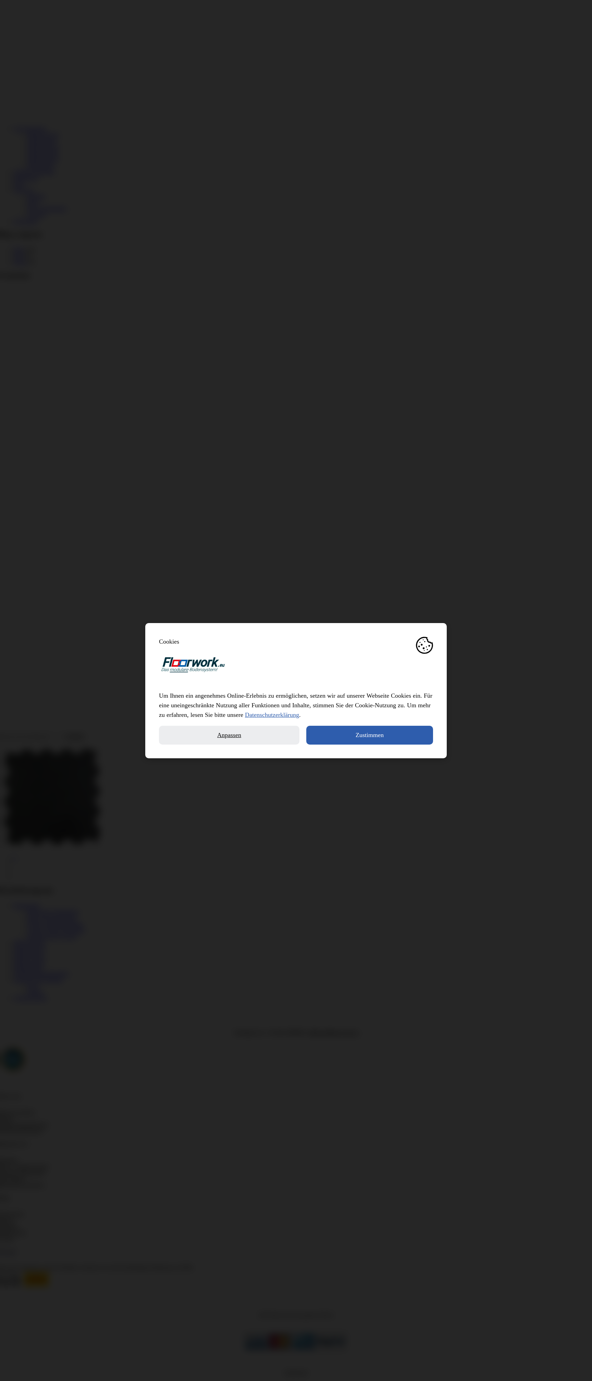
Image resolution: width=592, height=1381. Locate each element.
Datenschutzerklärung (272, 714)
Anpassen (229, 735)
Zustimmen (370, 735)
